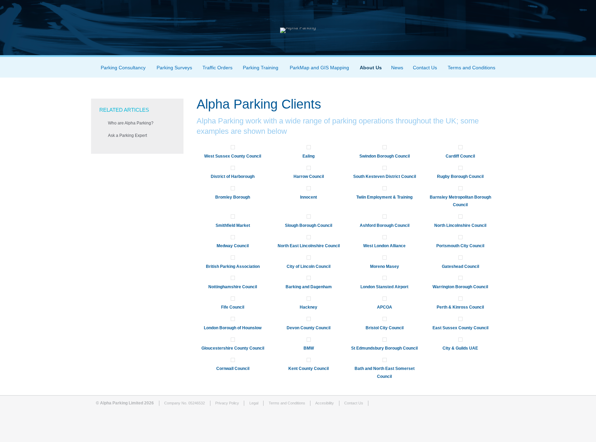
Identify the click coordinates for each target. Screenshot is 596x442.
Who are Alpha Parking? (130, 123)
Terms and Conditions (471, 67)
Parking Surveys (174, 67)
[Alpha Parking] (298, 27)
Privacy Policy (227, 403)
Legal (253, 403)
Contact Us (425, 67)
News (397, 67)
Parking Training (260, 67)
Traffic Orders (217, 67)
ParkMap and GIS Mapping (319, 67)
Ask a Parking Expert (127, 135)
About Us (371, 67)
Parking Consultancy (123, 67)
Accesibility (324, 403)
